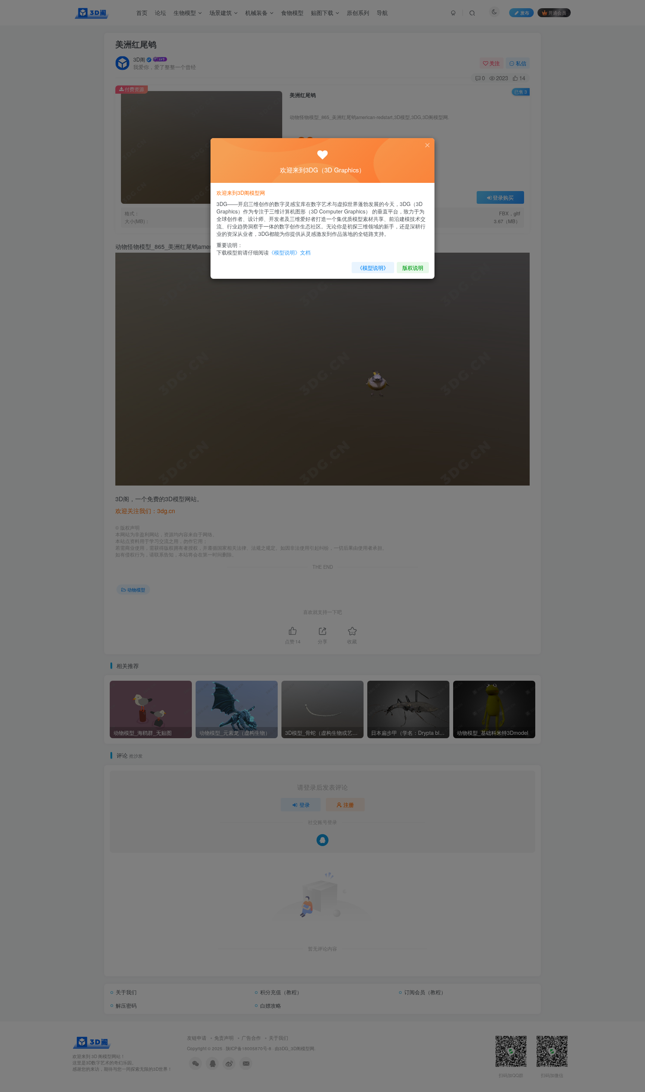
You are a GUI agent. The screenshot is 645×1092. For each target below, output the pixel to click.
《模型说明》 (373, 267)
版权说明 (412, 267)
